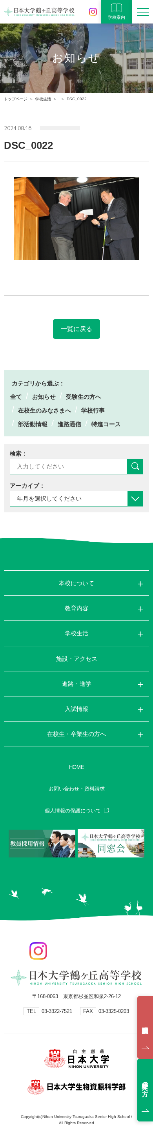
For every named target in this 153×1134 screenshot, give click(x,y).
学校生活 (43, 99)
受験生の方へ (83, 396)
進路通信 (69, 424)
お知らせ (44, 396)
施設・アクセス (76, 658)
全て (16, 396)
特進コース (106, 424)
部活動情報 (32, 424)
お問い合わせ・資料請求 (77, 789)
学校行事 (93, 410)
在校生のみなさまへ (44, 410)
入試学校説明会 (145, 1027)
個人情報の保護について (73, 811)
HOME (76, 767)
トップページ (15, 99)
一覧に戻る (76, 329)
